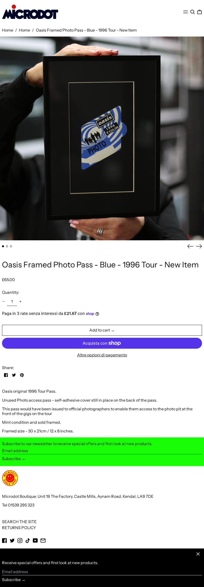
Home (7, 30)
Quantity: (10, 292)
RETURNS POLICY (19, 527)
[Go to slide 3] (11, 246)
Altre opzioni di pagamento (102, 355)
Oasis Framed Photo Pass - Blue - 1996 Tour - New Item (86, 30)
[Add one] (20, 301)
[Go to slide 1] (3, 246)
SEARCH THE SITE (19, 521)
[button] (192, 11)
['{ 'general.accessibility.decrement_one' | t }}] (3, 301)
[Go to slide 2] (7, 246)
